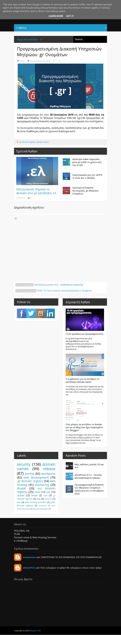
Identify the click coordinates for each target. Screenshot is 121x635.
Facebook (21, 313)
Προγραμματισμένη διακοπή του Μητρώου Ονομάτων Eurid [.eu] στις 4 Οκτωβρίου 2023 (89, 489)
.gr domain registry (27, 142)
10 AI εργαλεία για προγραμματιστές (84, 333)
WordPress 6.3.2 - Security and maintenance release (88, 476)
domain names (42, 142)
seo (19, 502)
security (24, 464)
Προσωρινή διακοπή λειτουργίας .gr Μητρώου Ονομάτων (85, 190)
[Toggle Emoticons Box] (15, 218)
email (34, 495)
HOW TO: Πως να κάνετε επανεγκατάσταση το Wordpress (64, 290)
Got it (70, 16)
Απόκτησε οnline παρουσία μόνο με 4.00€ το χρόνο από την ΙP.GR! (87, 162)
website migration (40, 508)
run (45, 495)
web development (36, 477)
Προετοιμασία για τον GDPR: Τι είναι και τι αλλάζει (87, 176)
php (39, 498)
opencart (42, 505)
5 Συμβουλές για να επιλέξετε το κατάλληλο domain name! (82, 380)
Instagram (40, 313)
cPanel (20, 495)
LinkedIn (50, 313)
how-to (48, 498)
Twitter (31, 313)
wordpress (48, 474)
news (37, 492)
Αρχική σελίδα (27, 39)
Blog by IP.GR (35, 630)
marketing (42, 485)
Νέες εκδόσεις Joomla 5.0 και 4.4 (89, 466)
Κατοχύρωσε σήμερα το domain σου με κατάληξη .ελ (36, 191)
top (48, 492)
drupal (21, 488)
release (49, 468)
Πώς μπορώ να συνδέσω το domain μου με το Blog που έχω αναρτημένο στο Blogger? (84, 427)
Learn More (56, 16)
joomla (29, 474)
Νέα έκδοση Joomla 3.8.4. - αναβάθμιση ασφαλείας (58, 284)
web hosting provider (35, 502)
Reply (22, 60)
